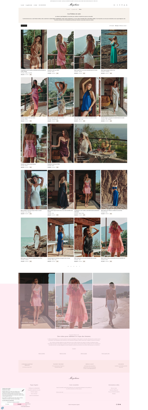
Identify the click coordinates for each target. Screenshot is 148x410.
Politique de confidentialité (34, 388)
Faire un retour (114, 388)
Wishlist (114, 393)
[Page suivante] (79, 266)
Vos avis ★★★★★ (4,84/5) (113, 391)
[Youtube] (120, 404)
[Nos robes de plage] (111, 301)
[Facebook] (118, 404)
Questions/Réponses (114, 390)
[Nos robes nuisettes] (36, 301)
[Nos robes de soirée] (74, 301)
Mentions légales (34, 391)
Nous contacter (34, 393)
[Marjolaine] (74, 5)
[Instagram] (116, 404)
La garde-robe (74, 9)
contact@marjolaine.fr (25, 406)
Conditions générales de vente (34, 390)
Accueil (68, 9)
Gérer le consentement (34, 395)
